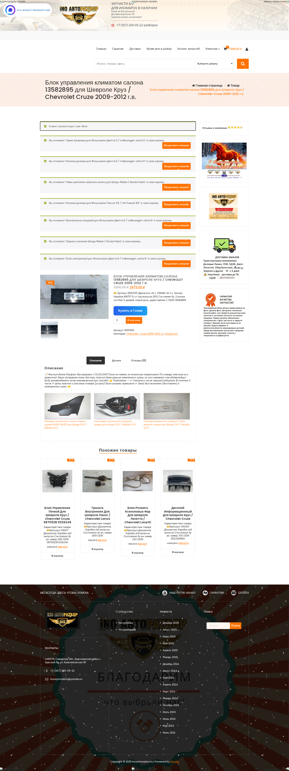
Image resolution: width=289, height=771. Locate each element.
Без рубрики (126, 623)
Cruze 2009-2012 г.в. (152, 333)
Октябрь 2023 (171, 705)
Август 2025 (170, 629)
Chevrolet (132, 333)
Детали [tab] (116, 360)
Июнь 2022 (169, 732)
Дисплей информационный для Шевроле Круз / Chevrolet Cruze (178, 513)
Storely (174, 761)
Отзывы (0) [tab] (138, 360)
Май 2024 (168, 677)
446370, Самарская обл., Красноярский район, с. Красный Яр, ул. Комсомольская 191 (73, 660)
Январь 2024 (170, 698)
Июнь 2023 (169, 719)
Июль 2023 (169, 712)
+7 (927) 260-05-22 (62, 670)
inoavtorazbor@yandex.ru (66, 679)
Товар (234, 85)
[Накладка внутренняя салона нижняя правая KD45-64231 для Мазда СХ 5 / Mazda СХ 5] (67, 406)
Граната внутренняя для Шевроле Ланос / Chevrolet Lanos (97, 513)
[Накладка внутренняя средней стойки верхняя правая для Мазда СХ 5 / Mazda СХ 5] (167, 406)
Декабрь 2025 (171, 623)
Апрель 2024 (170, 684)
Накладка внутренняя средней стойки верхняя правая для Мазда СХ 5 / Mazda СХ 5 (166, 424)
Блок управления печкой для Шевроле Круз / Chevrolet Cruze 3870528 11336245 (57, 515)
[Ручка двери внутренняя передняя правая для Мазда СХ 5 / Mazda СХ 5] (117, 406)
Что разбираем (127, 629)
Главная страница (208, 85)
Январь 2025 (170, 657)
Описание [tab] (96, 360)
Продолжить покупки (176, 145)
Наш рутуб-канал (182, 593)
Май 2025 (168, 643)
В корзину (133, 320)
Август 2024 (170, 671)
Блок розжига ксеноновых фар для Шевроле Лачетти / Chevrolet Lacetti (137, 515)
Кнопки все (171, 333)
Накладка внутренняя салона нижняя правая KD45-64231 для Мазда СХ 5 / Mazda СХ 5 (65, 424)
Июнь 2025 (169, 636)
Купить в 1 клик (130, 310)
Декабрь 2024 (171, 664)
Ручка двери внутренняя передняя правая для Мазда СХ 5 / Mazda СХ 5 (115, 422)
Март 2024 (169, 691)
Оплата (243, 593)
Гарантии (217, 593)
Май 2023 (168, 725)
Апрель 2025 (170, 650)
